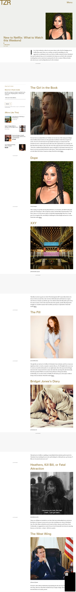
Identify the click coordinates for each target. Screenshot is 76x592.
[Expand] (66, 573)
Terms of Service (22, 106)
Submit (7, 104)
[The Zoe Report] (5, 2)
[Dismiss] (74, 573)
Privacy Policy (8, 107)
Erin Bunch (7, 44)
